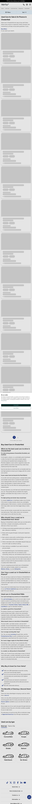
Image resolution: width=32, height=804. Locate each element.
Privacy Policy (4, 400)
